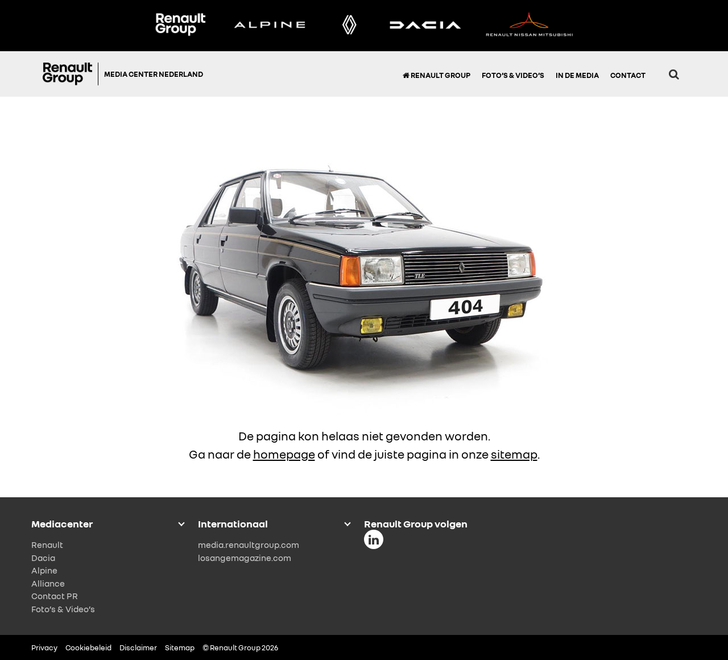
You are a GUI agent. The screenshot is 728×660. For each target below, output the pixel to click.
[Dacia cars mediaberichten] (425, 25)
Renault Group (440, 75)
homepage (284, 454)
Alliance (48, 583)
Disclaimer (138, 647)
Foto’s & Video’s (513, 75)
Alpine (44, 570)
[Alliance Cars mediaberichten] (529, 25)
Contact (628, 75)
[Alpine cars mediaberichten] (269, 25)
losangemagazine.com (244, 557)
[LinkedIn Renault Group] (373, 539)
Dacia (43, 557)
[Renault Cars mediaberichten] (349, 25)
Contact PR (54, 596)
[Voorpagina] (70, 74)
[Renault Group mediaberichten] (180, 25)
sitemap (514, 454)
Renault (47, 544)
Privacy (44, 647)
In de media (577, 75)
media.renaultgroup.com (248, 544)
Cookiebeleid (88, 647)
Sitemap (180, 647)
